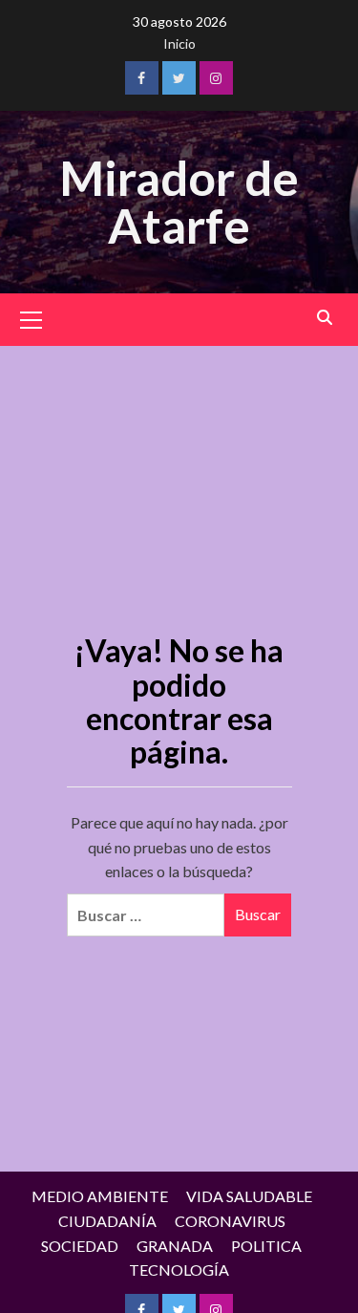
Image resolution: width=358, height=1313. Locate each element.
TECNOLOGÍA (179, 1269)
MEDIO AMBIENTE (100, 1196)
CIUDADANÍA (107, 1221)
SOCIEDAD (79, 1246)
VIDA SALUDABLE (249, 1196)
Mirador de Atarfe (179, 201)
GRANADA (175, 1246)
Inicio (179, 43)
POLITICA (266, 1246)
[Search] (325, 317)
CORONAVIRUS (230, 1221)
